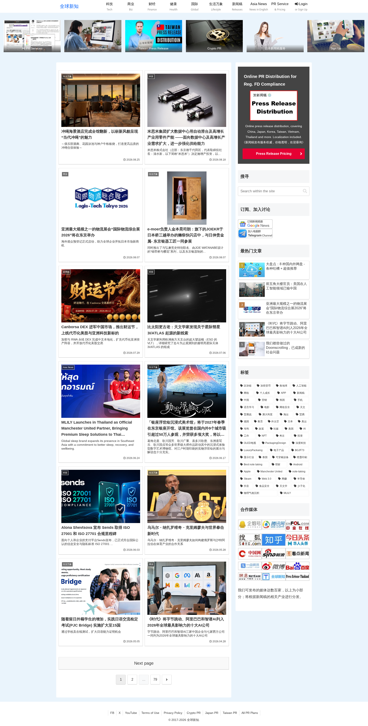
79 (155, 679)
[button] (305, 191)
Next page (144, 663)
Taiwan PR (230, 712)
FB (112, 712)
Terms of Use (150, 712)
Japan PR (211, 712)
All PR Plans (250, 712)
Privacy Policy (173, 712)
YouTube (131, 712)
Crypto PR (194, 712)
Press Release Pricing (274, 153)
